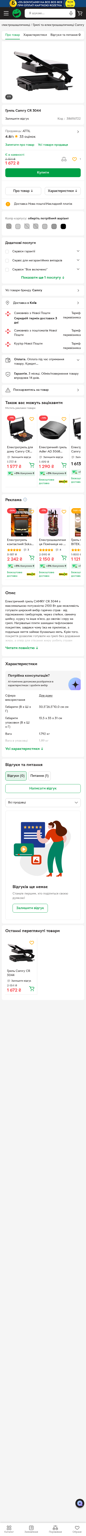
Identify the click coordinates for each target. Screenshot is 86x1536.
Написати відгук (43, 788)
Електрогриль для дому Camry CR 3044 (20, 450)
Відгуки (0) (16, 776)
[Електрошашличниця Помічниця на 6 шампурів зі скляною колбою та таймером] (53, 522)
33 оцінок (28, 137)
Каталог (9, 1532)
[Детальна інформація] (25, 499)
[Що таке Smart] (63, 481)
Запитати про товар (19, 145)
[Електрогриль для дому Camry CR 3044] (21, 430)
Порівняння (55, 1532)
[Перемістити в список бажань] (74, 159)
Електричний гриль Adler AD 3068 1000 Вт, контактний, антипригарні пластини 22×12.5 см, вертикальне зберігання (53, 450)
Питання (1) (39, 776)
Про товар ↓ (23, 191)
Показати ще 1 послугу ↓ (43, 278)
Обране (77, 1532)
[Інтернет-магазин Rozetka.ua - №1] (16, 13)
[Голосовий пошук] (71, 13)
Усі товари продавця (53, 145)
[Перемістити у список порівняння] (64, 159)
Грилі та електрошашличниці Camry (58, 25)
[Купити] (31, 464)
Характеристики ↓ (63, 191)
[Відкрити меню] (6, 13)
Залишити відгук (30, 908)
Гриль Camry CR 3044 (18, 973)
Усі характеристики (24, 749)
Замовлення (31, 1532)
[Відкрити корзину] (79, 13)
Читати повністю (22, 648)
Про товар (12, 35)
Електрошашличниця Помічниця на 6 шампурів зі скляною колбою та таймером (52, 543)
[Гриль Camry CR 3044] (21, 953)
